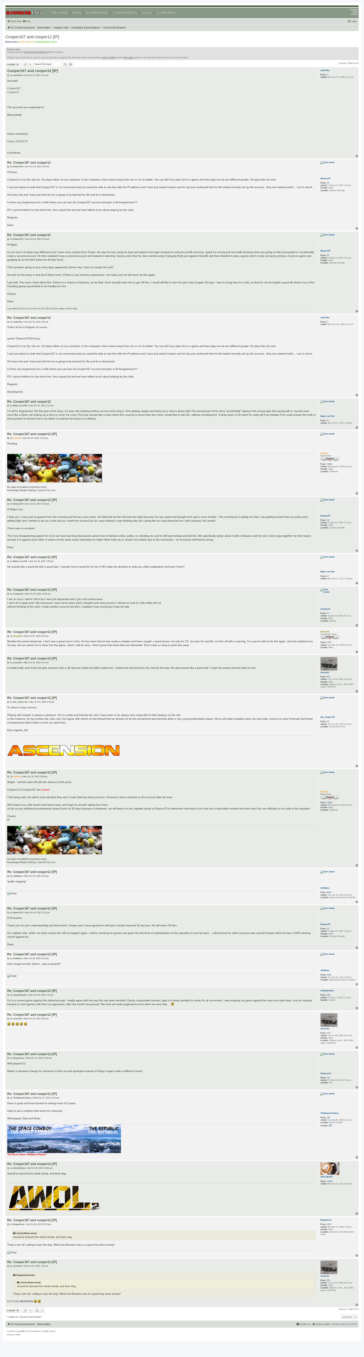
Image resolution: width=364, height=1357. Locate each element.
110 (328, 1078)
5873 (329, 1224)
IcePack (324, 453)
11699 (329, 1181)
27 (328, 613)
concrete (324, 672)
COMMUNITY (166, 13)
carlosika (324, 70)
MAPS (76, 13)
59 (328, 721)
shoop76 (324, 631)
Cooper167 (14, 88)
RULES (354, 14)
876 (328, 677)
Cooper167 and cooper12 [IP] (32, 36)
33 (328, 183)
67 (328, 420)
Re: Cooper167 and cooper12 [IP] (32, 434)
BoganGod (325, 1220)
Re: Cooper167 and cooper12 (29, 162)
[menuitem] (27, 21)
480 (328, 995)
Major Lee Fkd (327, 416)
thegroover (325, 1073)
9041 (329, 892)
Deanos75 (325, 178)
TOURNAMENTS (125, 13)
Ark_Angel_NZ (327, 717)
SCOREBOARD (97, 13)
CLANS (146, 13)
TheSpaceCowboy (329, 1113)
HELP (355, 12)
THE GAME (59, 13)
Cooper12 (13, 92)
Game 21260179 (17, 141)
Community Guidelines (36, 52)
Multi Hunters (26, 42)
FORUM (354, 10)
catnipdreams (327, 990)
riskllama (324, 888)
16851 (330, 464)
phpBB (21, 1331)
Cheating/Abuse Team (45, 42)
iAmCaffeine (326, 1177)
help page (128, 57)
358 (328, 1117)
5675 (329, 642)
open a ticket (108, 57)
